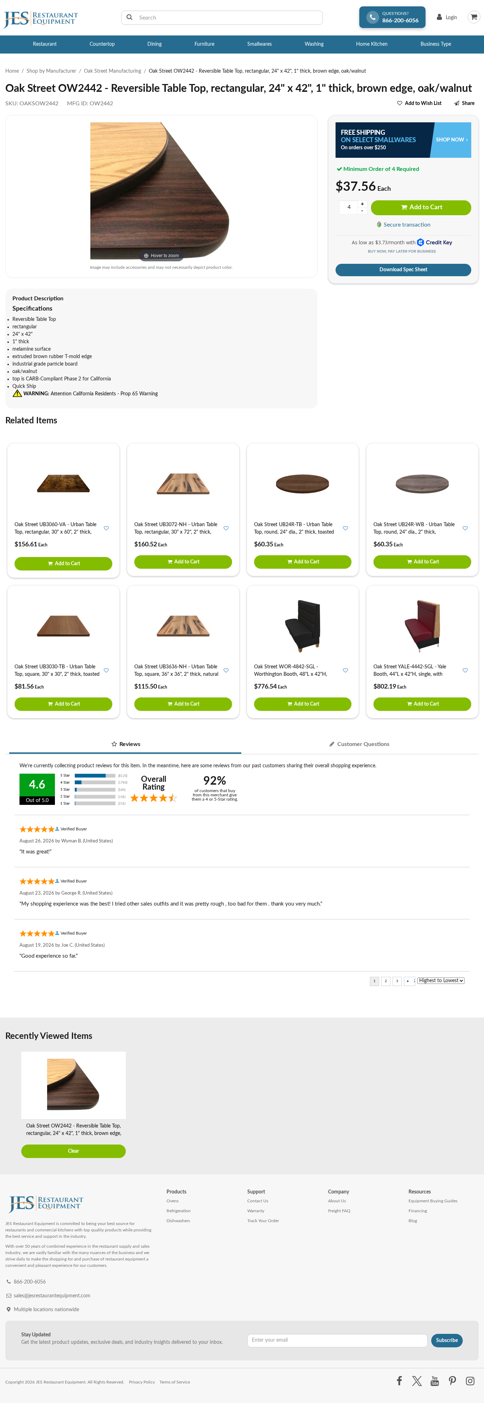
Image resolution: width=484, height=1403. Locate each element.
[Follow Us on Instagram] (470, 1381)
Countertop (102, 44)
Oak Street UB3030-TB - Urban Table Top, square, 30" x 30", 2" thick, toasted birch (57, 674)
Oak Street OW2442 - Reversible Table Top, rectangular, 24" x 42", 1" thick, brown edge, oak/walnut (73, 1133)
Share (468, 103)
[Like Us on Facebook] (399, 1381)
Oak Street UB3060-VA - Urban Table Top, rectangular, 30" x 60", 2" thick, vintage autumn (55, 532)
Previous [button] (12, 1105)
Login (445, 19)
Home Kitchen (372, 44)
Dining (154, 44)
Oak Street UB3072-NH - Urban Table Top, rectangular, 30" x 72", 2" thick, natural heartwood (175, 532)
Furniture (204, 44)
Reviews (129, 744)
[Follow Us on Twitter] (417, 1381)
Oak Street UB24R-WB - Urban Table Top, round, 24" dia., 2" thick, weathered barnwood (414, 532)
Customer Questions (362, 744)
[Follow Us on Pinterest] (453, 1381)
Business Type (436, 44)
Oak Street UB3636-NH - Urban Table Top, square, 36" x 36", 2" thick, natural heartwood (176, 674)
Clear (73, 1151)
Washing (314, 44)
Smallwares (259, 44)
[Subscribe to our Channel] (434, 1381)
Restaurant (45, 44)
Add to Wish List (423, 103)
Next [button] (472, 1105)
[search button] (129, 17)
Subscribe (447, 1340)
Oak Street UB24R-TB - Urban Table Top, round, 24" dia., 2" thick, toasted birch (294, 532)
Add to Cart (426, 207)
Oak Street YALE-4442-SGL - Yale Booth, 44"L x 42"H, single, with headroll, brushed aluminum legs (409, 674)
